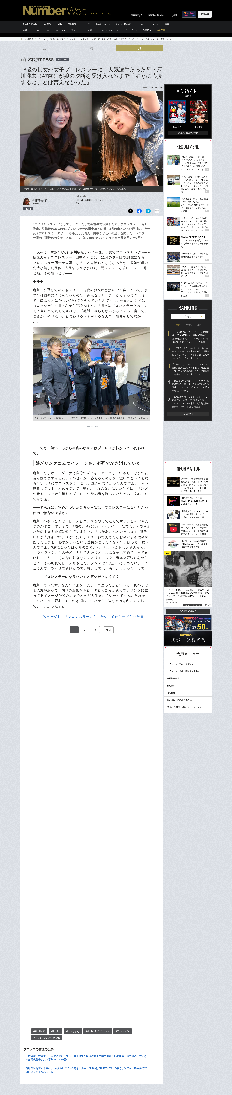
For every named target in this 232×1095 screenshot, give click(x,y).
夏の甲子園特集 (30, 24)
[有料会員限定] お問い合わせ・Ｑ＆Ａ (184, 707)
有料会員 (205, 14)
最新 (178, 324)
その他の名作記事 (188, 611)
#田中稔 (55, 1031)
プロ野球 (47, 24)
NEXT (108, 630)
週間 (199, 324)
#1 (44, 48)
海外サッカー (102, 24)
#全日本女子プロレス (98, 1031)
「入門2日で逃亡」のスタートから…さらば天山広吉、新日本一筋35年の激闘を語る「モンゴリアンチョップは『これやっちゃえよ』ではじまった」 (190, 353)
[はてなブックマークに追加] (148, 211)
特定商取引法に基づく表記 (179, 700)
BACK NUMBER (63, 59)
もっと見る (188, 414)
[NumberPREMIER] (189, 14)
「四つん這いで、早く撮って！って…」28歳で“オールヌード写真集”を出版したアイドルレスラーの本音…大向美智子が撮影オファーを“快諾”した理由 (190, 402)
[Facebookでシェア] (139, 211)
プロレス (41, 39)
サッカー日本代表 (124, 24)
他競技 (146, 30)
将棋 (39, 30)
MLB (59, 24)
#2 (91, 48)
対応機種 (171, 693)
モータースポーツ (55, 30)
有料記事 (161, 30)
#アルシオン (123, 1031)
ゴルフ (141, 24)
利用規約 (171, 685)
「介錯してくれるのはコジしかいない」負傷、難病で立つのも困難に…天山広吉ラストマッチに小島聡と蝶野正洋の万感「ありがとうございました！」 (190, 369)
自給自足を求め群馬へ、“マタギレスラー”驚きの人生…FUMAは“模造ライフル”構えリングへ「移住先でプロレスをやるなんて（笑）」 (86, 1070)
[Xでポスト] (130, 211)
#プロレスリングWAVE (46, 1037)
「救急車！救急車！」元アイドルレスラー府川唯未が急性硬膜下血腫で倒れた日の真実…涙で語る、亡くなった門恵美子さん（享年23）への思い (86, 1058)
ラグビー (75, 30)
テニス (155, 24)
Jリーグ (85, 24)
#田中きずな (73, 1031)
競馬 (167, 24)
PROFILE (28, 208)
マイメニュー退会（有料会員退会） (183, 671)
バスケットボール (110, 30)
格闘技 (26, 30)
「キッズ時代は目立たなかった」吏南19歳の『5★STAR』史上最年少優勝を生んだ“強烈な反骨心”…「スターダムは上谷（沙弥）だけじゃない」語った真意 (190, 337)
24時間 (189, 324)
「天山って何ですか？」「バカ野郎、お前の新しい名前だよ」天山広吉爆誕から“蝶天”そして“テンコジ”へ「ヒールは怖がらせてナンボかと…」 (190, 385)
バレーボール (131, 30)
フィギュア (91, 30)
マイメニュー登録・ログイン (180, 664)
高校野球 (72, 24)
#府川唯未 (39, 1031)
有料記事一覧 (173, 678)
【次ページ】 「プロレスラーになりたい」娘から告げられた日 (92, 616)
